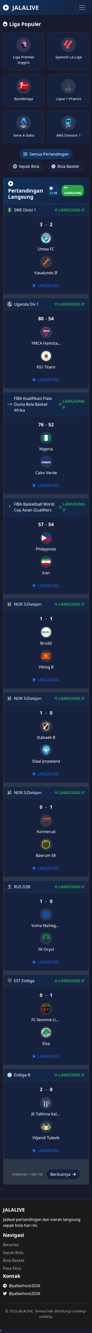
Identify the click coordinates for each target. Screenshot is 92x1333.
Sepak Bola (28, 166)
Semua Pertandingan (48, 154)
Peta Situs (12, 1268)
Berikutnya (60, 1174)
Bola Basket (67, 166)
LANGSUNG (48, 285)
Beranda (11, 1244)
